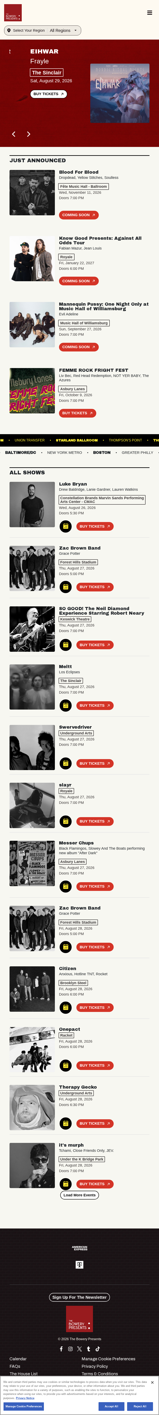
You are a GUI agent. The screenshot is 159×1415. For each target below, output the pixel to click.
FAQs (15, 1366)
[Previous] (14, 134)
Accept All (111, 1406)
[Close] (152, 1382)
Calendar (18, 1359)
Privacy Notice (25, 1398)
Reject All (140, 1406)
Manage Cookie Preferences (24, 1406)
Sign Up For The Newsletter (79, 1297)
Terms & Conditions (100, 1373)
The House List (24, 1373)
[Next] (28, 134)
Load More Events (80, 1195)
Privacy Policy (95, 1366)
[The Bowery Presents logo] (13, 12)
